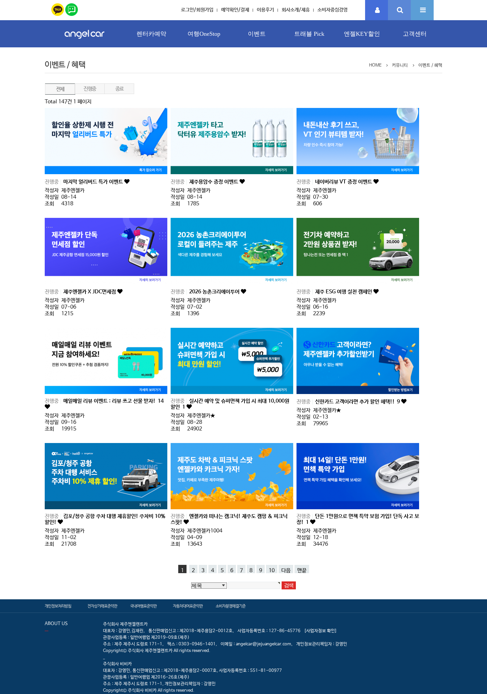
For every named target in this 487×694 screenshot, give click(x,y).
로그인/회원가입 (197, 10)
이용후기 (265, 10)
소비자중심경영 (332, 10)
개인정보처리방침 (58, 606)
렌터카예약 (151, 33)
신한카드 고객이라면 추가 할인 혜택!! (357, 402)
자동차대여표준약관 (188, 606)
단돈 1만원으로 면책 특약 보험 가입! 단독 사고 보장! (358, 519)
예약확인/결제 (235, 10)
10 (272, 570)
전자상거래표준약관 (102, 606)
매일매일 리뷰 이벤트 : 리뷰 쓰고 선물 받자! (113, 401)
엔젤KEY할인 (362, 33)
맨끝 (301, 570)
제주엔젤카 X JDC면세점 (90, 292)
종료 (119, 89)
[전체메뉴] (422, 10)
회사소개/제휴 (296, 10)
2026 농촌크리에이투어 (215, 292)
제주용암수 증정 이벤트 (214, 182)
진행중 (89, 89)
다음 (286, 570)
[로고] (84, 40)
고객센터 (415, 33)
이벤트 (257, 33)
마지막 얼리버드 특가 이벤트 (93, 182)
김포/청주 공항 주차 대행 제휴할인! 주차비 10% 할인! (105, 519)
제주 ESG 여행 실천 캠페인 (344, 292)
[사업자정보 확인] (320, 630)
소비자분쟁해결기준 (230, 606)
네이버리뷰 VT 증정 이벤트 (344, 182)
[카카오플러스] (57, 8)
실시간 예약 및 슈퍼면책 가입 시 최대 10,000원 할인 (230, 404)
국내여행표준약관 (143, 606)
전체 (60, 89)
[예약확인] (377, 10)
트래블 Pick (309, 33)
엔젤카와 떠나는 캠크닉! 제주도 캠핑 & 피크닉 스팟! (229, 519)
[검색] (399, 10)
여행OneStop (204, 33)
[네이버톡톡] (71, 8)
